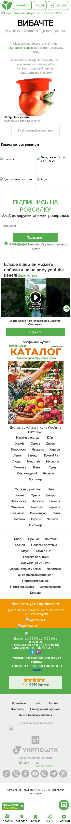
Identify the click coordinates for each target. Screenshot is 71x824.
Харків (20, 444)
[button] (66, 308)
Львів (17, 455)
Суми (52, 467)
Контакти (51, 539)
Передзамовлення (35, 581)
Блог (17, 539)
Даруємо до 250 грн (35, 563)
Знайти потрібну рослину (35, 131)
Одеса (35, 444)
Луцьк (16, 461)
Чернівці (54, 507)
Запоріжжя (18, 449)
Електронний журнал (45, 709)
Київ (50, 438)
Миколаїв (33, 461)
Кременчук (38, 513)
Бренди (35, 593)
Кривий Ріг (51, 455)
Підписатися (35, 238)
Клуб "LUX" (43, 551)
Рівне (36, 467)
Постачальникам (22, 587)
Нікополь (52, 461)
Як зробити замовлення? (35, 575)
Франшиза (19, 703)
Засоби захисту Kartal (25, 569)
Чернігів (48, 473)
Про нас (33, 539)
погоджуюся (20, 244)
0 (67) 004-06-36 (48, 648)
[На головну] (7, 5)
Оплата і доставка (44, 545)
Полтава (20, 467)
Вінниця (33, 455)
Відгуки (25, 551)
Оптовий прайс (50, 587)
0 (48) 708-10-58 (22, 648)
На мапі (37, 670)
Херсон (55, 449)
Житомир (35, 479)
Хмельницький (27, 473)
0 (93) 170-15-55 (47, 645)
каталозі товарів (21, 48)
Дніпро (51, 444)
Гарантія (19, 545)
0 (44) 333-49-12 (23, 645)
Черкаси (38, 449)
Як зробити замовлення (35, 715)
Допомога (54, 569)
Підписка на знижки (35, 557)
